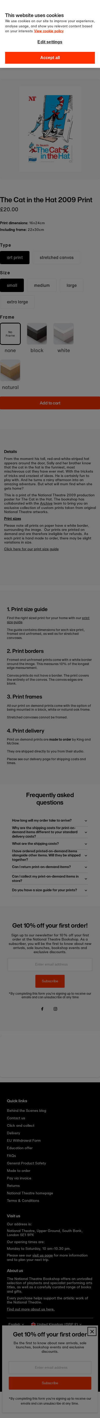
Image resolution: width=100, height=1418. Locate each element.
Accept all (50, 57)
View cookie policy (49, 31)
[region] (50, 34)
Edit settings (49, 42)
